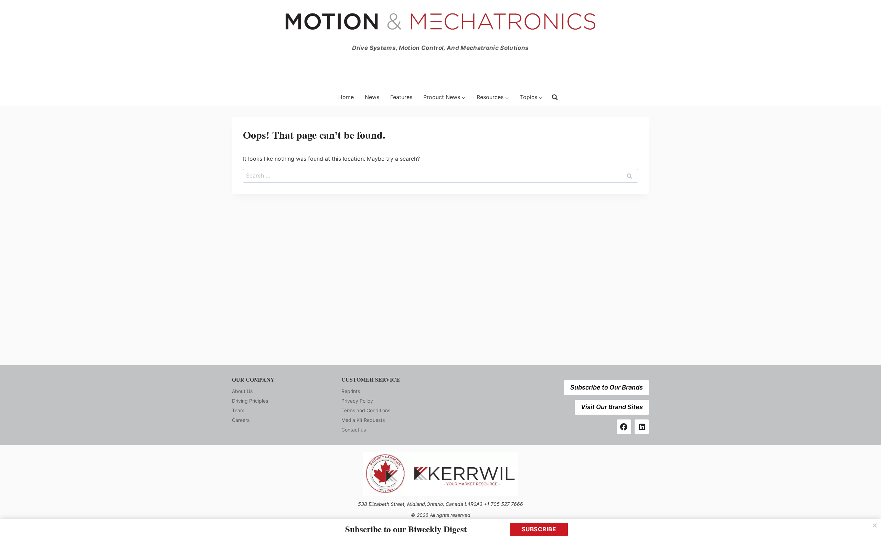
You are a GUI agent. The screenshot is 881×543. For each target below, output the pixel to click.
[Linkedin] (642, 426)
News (372, 97)
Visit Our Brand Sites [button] (612, 407)
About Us (242, 391)
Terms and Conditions (365, 410)
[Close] (874, 525)
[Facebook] (624, 426)
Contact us (353, 430)
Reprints (350, 391)
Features (401, 97)
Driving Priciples (250, 401)
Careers (241, 420)
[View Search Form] (554, 97)
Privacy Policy (357, 401)
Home (346, 97)
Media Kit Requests (363, 420)
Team (238, 410)
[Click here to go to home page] (280, 97)
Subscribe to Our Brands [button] (606, 387)
